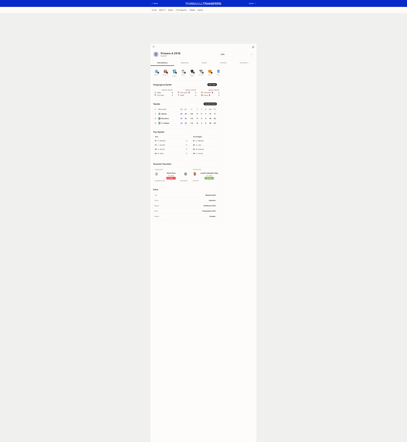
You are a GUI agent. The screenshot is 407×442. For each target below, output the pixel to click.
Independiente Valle (160, 180)
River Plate (195, 180)
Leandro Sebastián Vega (209, 173)
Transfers (223, 63)
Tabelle (204, 63)
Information (244, 63)
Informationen (162, 63)
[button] (155, 3)
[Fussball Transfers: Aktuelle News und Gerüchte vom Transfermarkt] (203, 3)
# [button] (155, 109)
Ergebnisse (184, 63)
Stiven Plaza (171, 173)
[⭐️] (253, 47)
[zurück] (154, 46)
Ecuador (164, 56)
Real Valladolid (183, 180)
